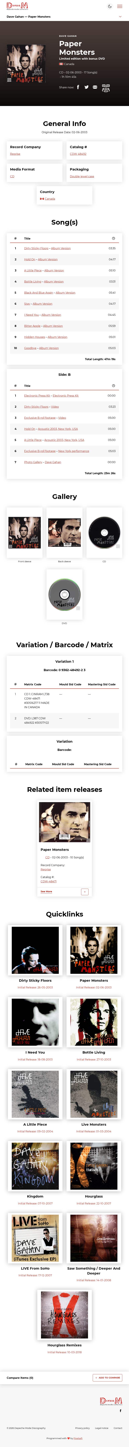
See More (46, 891)
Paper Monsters (77, 48)
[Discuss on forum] (106, 88)
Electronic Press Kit (37, 395)
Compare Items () (20, 1377)
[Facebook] (120, 1410)
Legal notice (101, 1428)
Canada (69, 64)
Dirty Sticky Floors (36, 248)
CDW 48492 (78, 154)
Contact (118, 1428)
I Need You (31, 314)
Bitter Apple (32, 326)
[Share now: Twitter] (86, 87)
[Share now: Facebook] (78, 87)
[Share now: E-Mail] (95, 87)
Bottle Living (32, 281)
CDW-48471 (49, 881)
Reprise (15, 154)
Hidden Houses (34, 337)
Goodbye (30, 348)
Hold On (29, 259)
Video (55, 406)
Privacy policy (82, 1428)
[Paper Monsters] (64, 822)
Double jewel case (82, 176)
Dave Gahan (68, 36)
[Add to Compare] (85, 892)
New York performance (73, 451)
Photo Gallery (33, 462)
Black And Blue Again (38, 292)
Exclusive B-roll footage (40, 417)
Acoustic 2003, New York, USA (58, 429)
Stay (27, 303)
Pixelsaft (78, 1438)
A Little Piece (33, 270)
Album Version (61, 248)
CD (61, 72)
